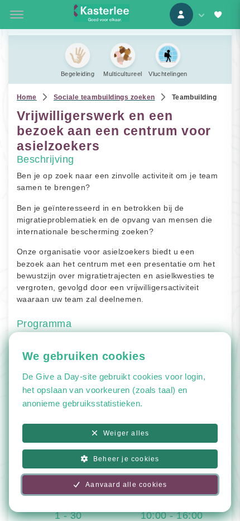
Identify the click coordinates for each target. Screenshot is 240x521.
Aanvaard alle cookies (126, 485)
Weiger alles (126, 433)
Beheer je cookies (126, 459)
